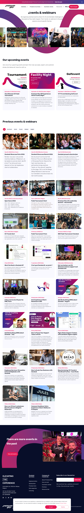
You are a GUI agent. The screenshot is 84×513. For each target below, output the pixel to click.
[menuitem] (27, 6)
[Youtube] (8, 497)
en (65, 6)
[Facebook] (11, 497)
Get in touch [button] (73, 6)
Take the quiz (58, 2)
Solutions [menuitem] (23, 6)
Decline (63, 507)
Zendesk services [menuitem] (31, 476)
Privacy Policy (63, 503)
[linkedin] (4, 497)
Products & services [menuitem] (35, 6)
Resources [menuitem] (59, 6)
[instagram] (6, 497)
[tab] (4, 129)
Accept (51, 507)
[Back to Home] (10, 6)
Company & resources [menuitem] (45, 476)
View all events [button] (12, 454)
